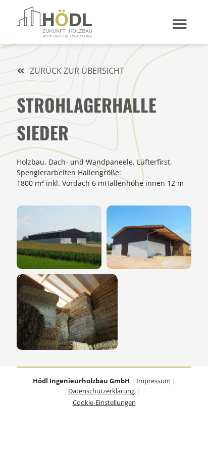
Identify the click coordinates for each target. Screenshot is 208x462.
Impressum (153, 380)
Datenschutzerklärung (101, 390)
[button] (179, 24)
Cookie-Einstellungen (104, 402)
